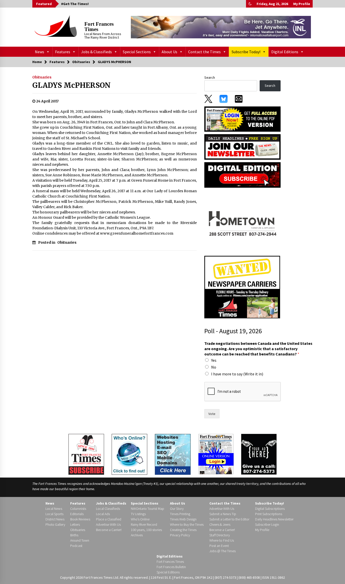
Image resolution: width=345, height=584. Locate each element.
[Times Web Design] (173, 454)
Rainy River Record (144, 524)
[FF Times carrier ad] (242, 287)
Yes (213, 360)
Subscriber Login (267, 524)
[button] (250, 4)
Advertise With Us (108, 524)
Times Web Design (183, 519)
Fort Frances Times (99, 26)
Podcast (76, 545)
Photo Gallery (55, 524)
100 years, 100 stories (146, 529)
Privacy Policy (180, 535)
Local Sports (54, 514)
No (213, 367)
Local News (53, 508)
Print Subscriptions (268, 514)
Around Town (79, 540)
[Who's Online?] (129, 454)
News (39, 51)
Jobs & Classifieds (96, 51)
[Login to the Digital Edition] (216, 453)
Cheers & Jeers (219, 524)
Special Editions (168, 572)
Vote (211, 413)
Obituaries (42, 77)
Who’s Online (140, 519)
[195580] (242, 221)
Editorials (77, 514)
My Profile (301, 4)
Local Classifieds (108, 508)
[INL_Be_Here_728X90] (221, 27)
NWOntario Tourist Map (147, 508)
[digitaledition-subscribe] (242, 174)
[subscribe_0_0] (242, 118)
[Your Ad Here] (259, 454)
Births (74, 535)
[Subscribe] (86, 454)
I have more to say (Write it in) (237, 373)
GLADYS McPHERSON (71, 85)
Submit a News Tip (222, 514)
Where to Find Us (221, 540)
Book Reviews (80, 519)
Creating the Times (183, 529)
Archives (137, 535)
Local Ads (103, 514)
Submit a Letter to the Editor (229, 519)
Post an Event (219, 545)
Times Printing (180, 514)
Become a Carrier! (108, 529)
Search (209, 77)
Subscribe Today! (246, 51)
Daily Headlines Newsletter (274, 519)
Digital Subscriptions (270, 508)
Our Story (177, 508)
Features (62, 51)
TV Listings (138, 514)
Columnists (78, 508)
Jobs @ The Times (222, 551)
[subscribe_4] (242, 146)
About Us (169, 51)
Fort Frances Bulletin (171, 567)
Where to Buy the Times (187, 524)
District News (54, 519)
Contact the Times (204, 51)
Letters (75, 524)
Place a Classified (108, 519)
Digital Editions (284, 51)
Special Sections (137, 51)
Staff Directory (219, 535)
